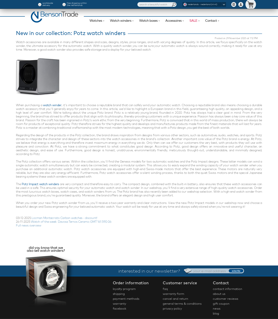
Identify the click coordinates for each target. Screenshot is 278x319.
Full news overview (28, 225)
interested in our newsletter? (149, 271)
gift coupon (221, 303)
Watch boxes (148, 21)
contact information (227, 289)
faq (165, 289)
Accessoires (173, 21)
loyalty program (124, 289)
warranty (119, 303)
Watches (95, 21)
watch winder (52, 105)
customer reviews (225, 298)
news (216, 308)
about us (219, 294)
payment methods (126, 298)
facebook (119, 308)
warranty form (173, 294)
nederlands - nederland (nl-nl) (202, 4)
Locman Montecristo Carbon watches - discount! (64, 218)
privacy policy (172, 308)
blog (216, 313)
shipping (119, 294)
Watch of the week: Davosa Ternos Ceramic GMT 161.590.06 (71, 221)
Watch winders (120, 21)
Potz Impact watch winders (40, 184)
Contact (211, 21)
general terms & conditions (182, 303)
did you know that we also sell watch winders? (46, 249)
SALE (193, 21)
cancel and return (175, 298)
